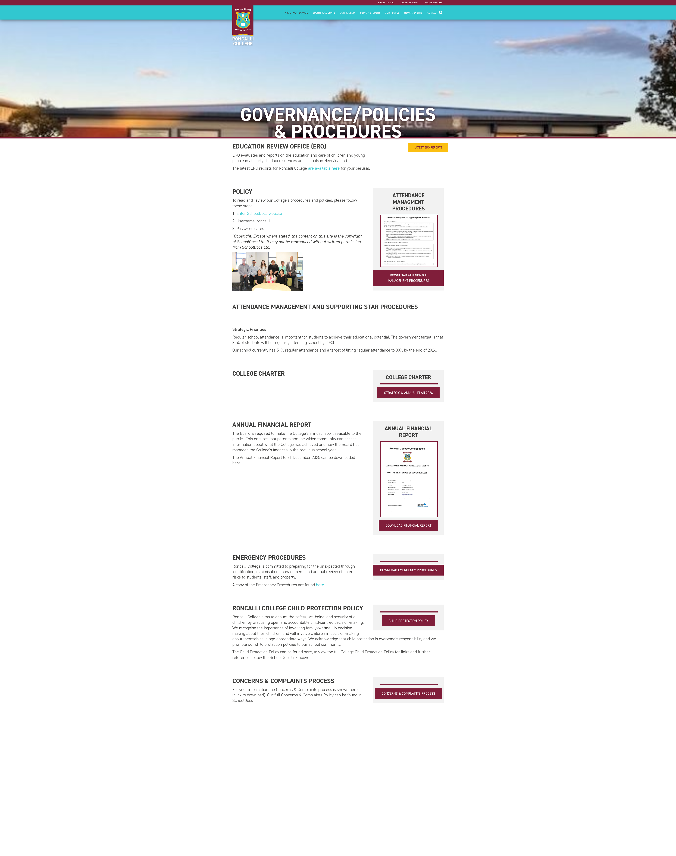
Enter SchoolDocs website (258, 213)
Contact (432, 12)
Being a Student (370, 12)
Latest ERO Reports (428, 147)
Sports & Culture (324, 12)
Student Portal (386, 2)
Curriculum (347, 12)
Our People (392, 12)
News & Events (413, 12)
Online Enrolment (434, 2)
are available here (324, 168)
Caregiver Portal (409, 2)
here (320, 585)
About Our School (296, 12)
